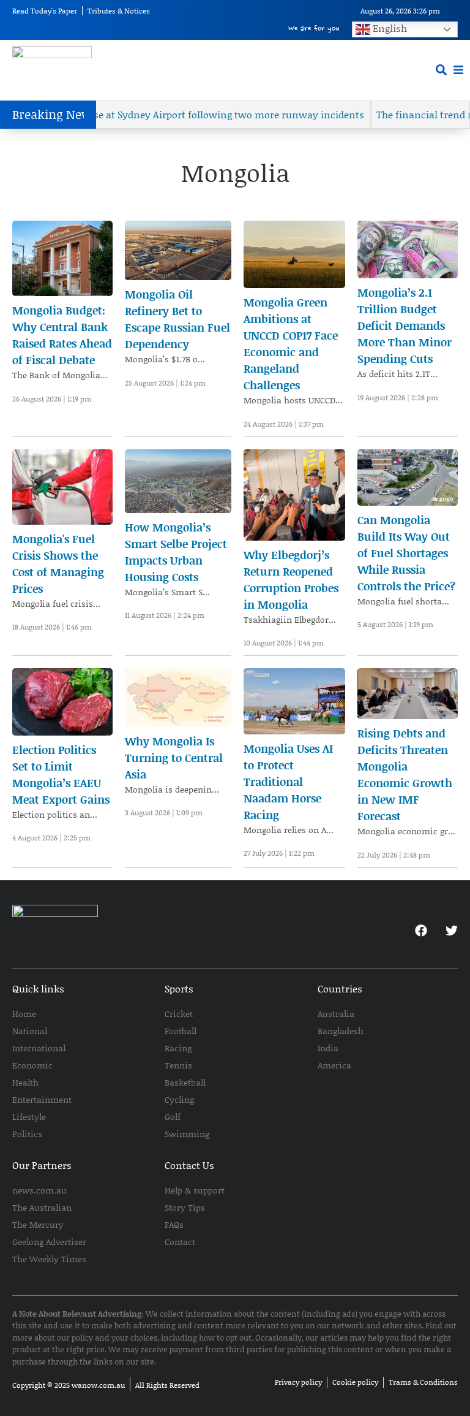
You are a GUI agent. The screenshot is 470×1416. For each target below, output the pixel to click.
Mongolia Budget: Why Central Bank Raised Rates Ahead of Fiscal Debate (62, 335)
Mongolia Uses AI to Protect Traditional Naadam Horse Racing (288, 781)
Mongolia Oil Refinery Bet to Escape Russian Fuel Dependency (177, 319)
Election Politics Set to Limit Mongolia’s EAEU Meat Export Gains (61, 774)
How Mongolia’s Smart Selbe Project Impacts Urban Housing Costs (176, 552)
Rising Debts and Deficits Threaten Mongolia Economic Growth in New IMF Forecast (404, 774)
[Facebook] (421, 930)
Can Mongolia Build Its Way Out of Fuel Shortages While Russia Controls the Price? (406, 553)
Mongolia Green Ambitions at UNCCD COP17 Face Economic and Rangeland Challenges (291, 343)
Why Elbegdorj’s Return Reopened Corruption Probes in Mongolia (291, 579)
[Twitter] (452, 930)
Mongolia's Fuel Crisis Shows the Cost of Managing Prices (58, 563)
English (388, 28)
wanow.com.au (98, 1385)
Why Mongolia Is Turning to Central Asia (174, 757)
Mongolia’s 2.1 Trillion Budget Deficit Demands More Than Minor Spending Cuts (404, 325)
